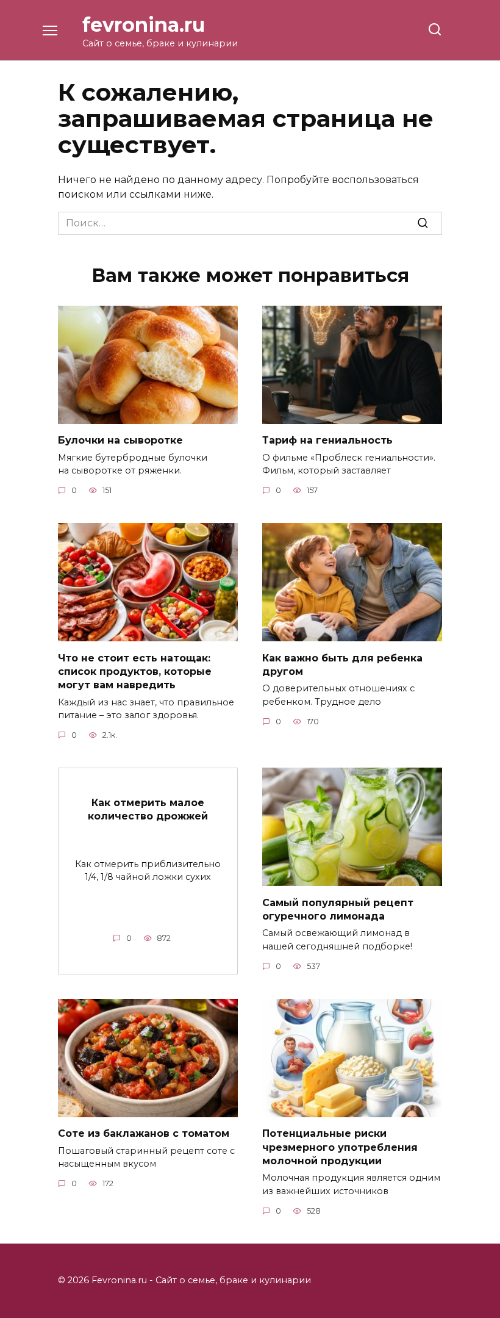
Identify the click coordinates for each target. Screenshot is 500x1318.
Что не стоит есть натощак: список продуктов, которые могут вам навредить (135, 671)
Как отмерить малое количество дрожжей (148, 809)
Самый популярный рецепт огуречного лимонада (337, 908)
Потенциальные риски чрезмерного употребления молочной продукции (340, 1147)
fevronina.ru (143, 25)
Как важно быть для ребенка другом (342, 664)
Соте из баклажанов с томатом (143, 1133)
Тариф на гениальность (327, 440)
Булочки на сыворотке (120, 440)
